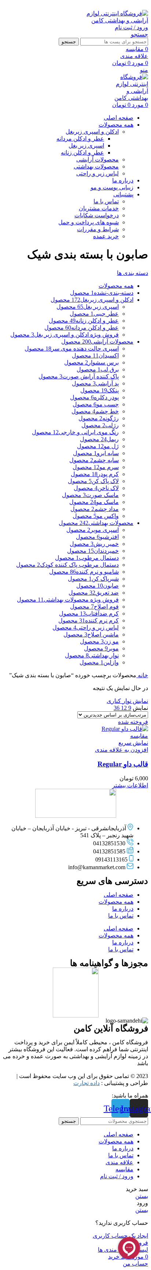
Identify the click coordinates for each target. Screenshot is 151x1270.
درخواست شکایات (96, 215)
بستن (141, 1196)
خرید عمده (106, 236)
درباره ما (122, 909)
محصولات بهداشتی (96, 166)
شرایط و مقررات (98, 229)
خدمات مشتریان (99, 208)
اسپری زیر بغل (86, 145)
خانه (142, 675)
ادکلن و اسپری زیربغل (92, 131)
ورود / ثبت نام (116, 1176)
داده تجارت (86, 1083)
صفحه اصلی (118, 895)
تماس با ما (106, 201)
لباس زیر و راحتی (97, 173)
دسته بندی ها (132, 273)
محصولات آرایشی (97, 159)
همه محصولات (116, 902)
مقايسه (124, 1169)
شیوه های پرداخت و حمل (88, 222)
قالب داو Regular (122, 764)
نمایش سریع (133, 743)
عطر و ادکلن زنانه (82, 152)
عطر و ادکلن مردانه (80, 138)
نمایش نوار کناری (127, 701)
